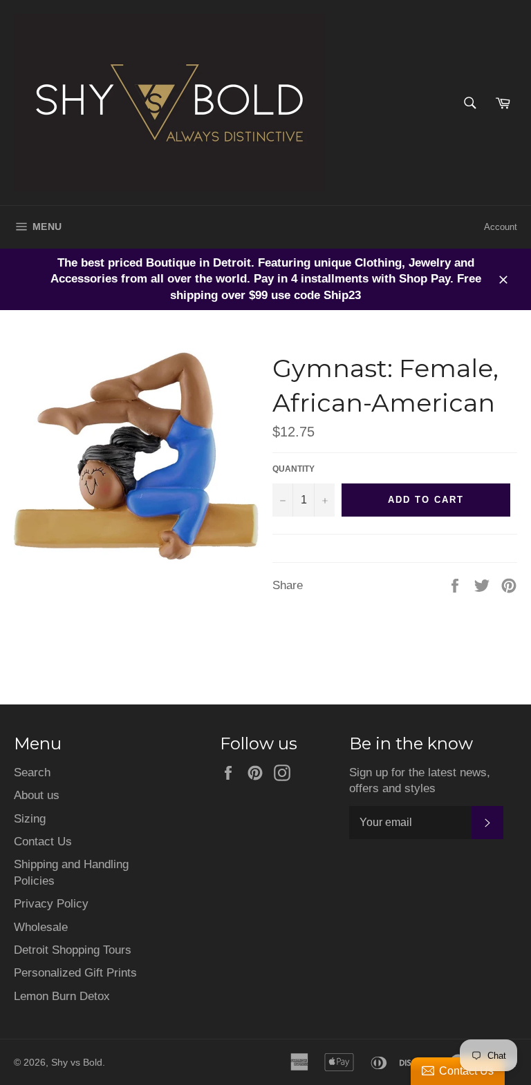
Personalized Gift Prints (75, 972)
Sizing (30, 818)
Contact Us (43, 841)
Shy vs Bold (76, 1062)
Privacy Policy (51, 903)
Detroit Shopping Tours (72, 950)
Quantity (293, 469)
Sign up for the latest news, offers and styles (419, 780)
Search (32, 772)
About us (36, 795)
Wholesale (41, 927)
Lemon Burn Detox (62, 996)
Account (500, 227)
